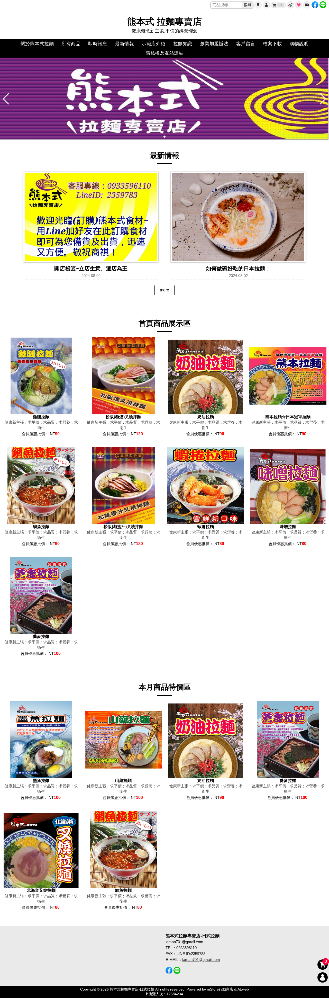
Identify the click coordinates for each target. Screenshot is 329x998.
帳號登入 (266, 4)
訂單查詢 (290, 4)
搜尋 (247, 5)
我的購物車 (281, 5)
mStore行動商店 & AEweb (228, 989)
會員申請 (258, 4)
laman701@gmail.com (201, 959)
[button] (164, 137)
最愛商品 (298, 4)
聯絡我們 (306, 4)
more (164, 290)
